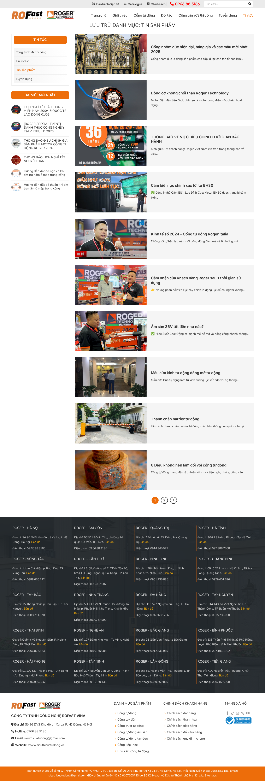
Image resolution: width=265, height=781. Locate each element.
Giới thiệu (119, 15)
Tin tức (248, 15)
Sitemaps (211, 775)
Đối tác (166, 15)
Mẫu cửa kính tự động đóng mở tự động (185, 373)
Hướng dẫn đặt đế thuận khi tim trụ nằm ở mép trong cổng (46, 186)
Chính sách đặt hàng (181, 713)
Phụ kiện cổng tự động (133, 751)
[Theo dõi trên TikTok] (232, 713)
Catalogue (135, 4)
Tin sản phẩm (25, 70)
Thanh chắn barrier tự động (175, 419)
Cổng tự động (144, 15)
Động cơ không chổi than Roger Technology (190, 93)
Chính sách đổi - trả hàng (184, 732)
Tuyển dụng (228, 15)
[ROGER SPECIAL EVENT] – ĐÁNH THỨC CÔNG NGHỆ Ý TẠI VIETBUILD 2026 (44, 127)
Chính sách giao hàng (182, 726)
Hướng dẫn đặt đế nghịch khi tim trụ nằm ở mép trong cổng (44, 172)
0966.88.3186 (187, 3)
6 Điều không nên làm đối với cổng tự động (188, 465)
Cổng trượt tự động (130, 726)
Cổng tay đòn (126, 719)
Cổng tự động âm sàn (132, 732)
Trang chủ (98, 15)
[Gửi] (250, 4)
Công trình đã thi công (195, 15)
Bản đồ (35, 542)
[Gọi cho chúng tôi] (243, 713)
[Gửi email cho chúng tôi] (237, 713)
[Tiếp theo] (173, 500)
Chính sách (158, 4)
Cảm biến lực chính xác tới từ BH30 (182, 185)
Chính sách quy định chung (186, 738)
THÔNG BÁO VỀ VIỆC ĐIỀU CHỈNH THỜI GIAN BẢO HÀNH (195, 139)
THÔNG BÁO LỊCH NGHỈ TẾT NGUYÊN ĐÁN (44, 159)
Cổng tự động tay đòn (132, 738)
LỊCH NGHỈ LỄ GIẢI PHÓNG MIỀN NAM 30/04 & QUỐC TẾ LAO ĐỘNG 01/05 (45, 110)
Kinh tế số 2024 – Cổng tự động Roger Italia (189, 234)
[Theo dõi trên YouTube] (247, 713)
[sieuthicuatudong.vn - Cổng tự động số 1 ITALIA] (43, 15)
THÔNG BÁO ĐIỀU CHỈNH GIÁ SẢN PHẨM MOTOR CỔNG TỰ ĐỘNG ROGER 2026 (45, 144)
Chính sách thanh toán (183, 719)
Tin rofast (22, 61)
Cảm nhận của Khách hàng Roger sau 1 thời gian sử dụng (196, 280)
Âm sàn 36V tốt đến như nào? (177, 326)
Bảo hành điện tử (107, 4)
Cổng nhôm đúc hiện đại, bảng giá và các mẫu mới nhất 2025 (199, 49)
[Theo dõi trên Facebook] (227, 713)
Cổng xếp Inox (127, 745)
